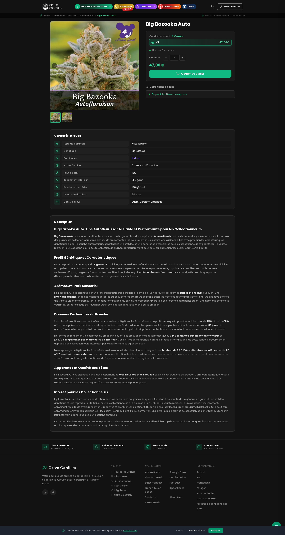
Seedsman (151, 497)
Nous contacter (206, 493)
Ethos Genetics (153, 482)
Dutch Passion (178, 477)
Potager (201, 488)
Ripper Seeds (177, 488)
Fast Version (121, 485)
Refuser (180, 530)
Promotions (203, 482)
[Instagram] (45, 492)
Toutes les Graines (124, 471)
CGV (199, 509)
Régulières (120, 490)
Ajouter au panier (192, 74)
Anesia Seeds (86, 15)
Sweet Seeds (152, 502)
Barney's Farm (178, 472)
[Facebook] (53, 492)
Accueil (201, 472)
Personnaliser (195, 530)
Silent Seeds (176, 497)
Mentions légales (206, 498)
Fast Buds (175, 482)
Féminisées (120, 476)
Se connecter (232, 6)
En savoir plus (130, 530)
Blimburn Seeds (154, 477)
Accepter (215, 530)
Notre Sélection (123, 495)
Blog (199, 477)
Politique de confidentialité (212, 503)
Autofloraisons (122, 481)
